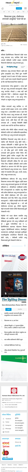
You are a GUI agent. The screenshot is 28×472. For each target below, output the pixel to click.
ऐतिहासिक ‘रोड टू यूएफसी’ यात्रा (14, 351)
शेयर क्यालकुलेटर (18, 421)
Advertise (10, 464)
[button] (25, 8)
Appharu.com (19, 471)
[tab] (8, 309)
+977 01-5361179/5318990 (11, 404)
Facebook (8, 419)
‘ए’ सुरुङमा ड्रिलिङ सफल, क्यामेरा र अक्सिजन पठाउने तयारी (14, 326)
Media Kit (21, 464)
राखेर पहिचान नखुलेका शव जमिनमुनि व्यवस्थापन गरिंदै (15, 333)
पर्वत (13, 11)
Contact (15, 464)
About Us (4, 464)
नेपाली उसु (12, 345)
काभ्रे (4, 11)
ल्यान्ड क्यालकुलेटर (19, 425)
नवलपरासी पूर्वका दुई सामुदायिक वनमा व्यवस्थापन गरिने (14, 314)
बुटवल (18, 11)
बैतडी (23, 11)
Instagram (8, 425)
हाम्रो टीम (18, 446)
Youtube (7, 432)
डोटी (9, 11)
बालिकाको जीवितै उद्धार (13, 339)
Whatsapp (8, 429)
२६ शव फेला (11, 320)
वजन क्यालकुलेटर (19, 428)
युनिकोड (16, 418)
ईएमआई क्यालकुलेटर (19, 423)
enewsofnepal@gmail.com (11, 407)
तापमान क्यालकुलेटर (19, 430)
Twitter (7, 422)
